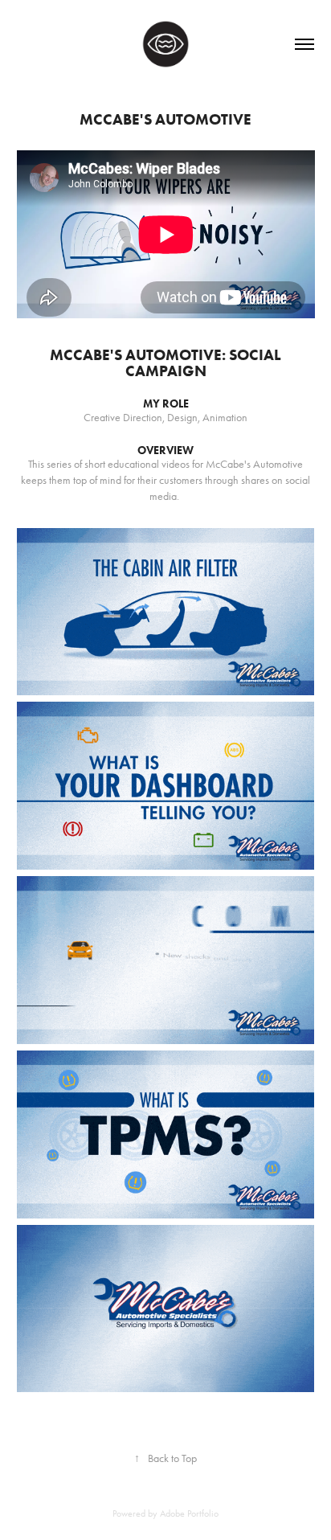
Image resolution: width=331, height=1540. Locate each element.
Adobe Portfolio (189, 1513)
